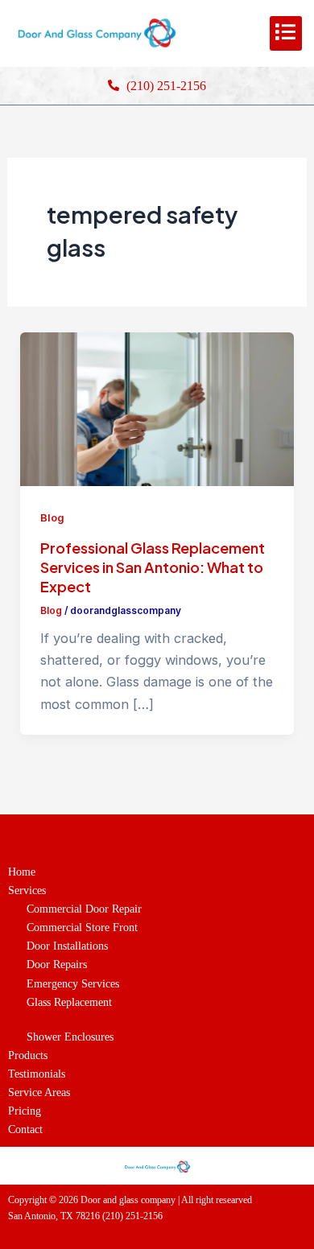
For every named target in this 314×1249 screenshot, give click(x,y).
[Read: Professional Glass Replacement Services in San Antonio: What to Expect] (156, 408)
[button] (286, 33)
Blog (52, 518)
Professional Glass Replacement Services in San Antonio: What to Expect (152, 566)
